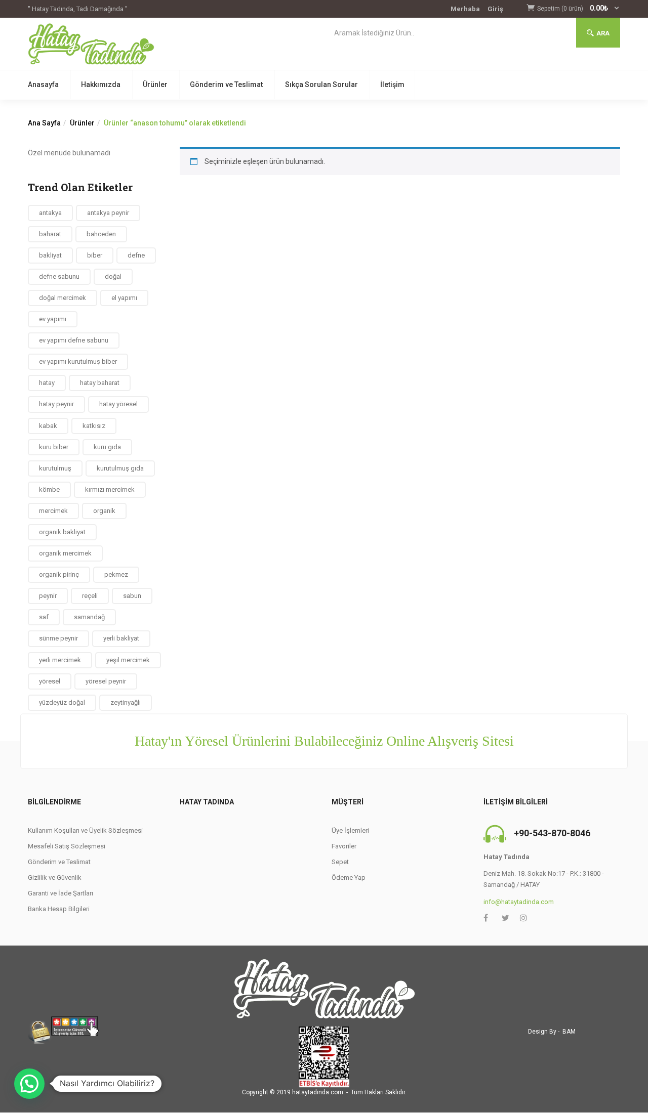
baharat (50, 234)
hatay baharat (99, 383)
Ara (603, 33)
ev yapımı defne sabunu (73, 340)
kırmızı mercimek (110, 489)
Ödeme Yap (349, 877)
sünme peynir (58, 638)
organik (104, 511)
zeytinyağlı (125, 702)
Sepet (340, 862)
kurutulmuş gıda (120, 468)
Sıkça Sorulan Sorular (321, 84)
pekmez (116, 574)
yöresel (49, 681)
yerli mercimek (60, 660)
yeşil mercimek (128, 660)
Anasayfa (43, 84)
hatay (47, 383)
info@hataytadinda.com (518, 902)
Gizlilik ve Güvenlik (55, 877)
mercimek (53, 511)
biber (94, 255)
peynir (48, 596)
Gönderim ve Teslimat (226, 84)
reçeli (90, 596)
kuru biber (53, 447)
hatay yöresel (118, 404)
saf (44, 617)
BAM (569, 1031)
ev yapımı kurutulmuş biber (78, 361)
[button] (578, 9)
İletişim (392, 84)
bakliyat (50, 255)
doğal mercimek (62, 298)
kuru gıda (107, 447)
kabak (48, 426)
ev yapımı (52, 319)
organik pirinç (59, 574)
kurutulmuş (55, 468)
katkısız (94, 426)
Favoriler (344, 846)
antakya (50, 213)
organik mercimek (65, 553)
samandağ (89, 617)
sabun (132, 596)
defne (136, 255)
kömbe (49, 489)
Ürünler (155, 84)
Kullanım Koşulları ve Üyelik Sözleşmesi (85, 830)
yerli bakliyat (121, 638)
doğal (113, 276)
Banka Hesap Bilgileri (59, 909)
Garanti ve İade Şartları (60, 893)
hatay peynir (56, 404)
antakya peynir (108, 213)
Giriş (495, 9)
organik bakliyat (62, 532)
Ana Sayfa (44, 123)
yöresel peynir (106, 681)
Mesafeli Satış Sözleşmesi (66, 846)
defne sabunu (59, 276)
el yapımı (124, 298)
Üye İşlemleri (350, 830)
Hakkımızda (100, 84)
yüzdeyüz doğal (62, 702)
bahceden (101, 234)
